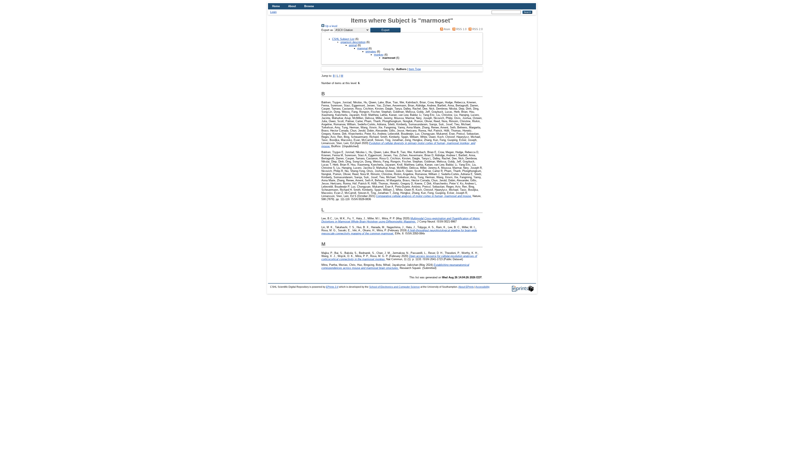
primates (371, 51)
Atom (446, 29)
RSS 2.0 (477, 29)
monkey (379, 54)
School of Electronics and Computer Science (394, 287)
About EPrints (466, 287)
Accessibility (482, 287)
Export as (327, 30)
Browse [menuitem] (309, 6)
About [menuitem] (292, 6)
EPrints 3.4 (332, 287)
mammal (362, 48)
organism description (353, 42)
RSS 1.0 (460, 29)
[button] (385, 30)
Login (273, 12)
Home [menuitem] (276, 6)
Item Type (415, 69)
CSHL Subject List (343, 39)
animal (353, 45)
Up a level (330, 26)
